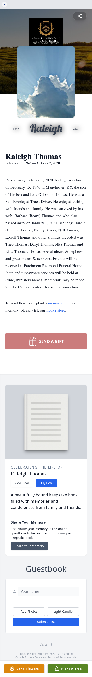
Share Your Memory (29, 546)
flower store (55, 310)
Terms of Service (58, 657)
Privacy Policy (33, 657)
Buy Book (46, 483)
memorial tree (59, 303)
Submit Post (46, 622)
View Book (22, 483)
